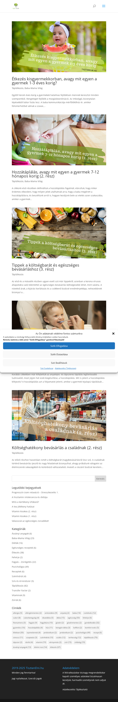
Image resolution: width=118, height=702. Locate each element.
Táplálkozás (18, 88)
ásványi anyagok (22, 647)
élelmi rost (40, 647)
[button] (113, 333)
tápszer (17, 642)
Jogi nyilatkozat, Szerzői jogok (27, 678)
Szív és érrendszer (21, 581)
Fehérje (16, 557)
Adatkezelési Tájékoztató (65, 368)
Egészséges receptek (22, 547)
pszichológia (83, 632)
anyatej (64, 613)
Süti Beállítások (59, 362)
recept (97, 632)
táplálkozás (91, 637)
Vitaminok (17, 595)
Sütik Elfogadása (59, 345)
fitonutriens (19, 622)
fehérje (87, 617)
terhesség (75, 637)
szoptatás (31, 637)
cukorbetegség (31, 617)
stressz (18, 637)
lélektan (18, 632)
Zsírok (15, 600)
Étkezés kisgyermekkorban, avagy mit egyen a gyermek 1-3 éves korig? (54, 81)
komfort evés (92, 627)
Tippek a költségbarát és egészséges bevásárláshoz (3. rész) (45, 267)
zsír (68, 642)
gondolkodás (92, 622)
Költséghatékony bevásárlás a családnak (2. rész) (57, 447)
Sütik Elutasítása (59, 354)
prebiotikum (50, 632)
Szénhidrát (17, 576)
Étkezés (16, 552)
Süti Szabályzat (46, 368)
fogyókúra (46, 622)
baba (77, 613)
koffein (77, 627)
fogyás (33, 622)
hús (49, 627)
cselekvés (90, 613)
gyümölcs (19, 627)
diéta (61, 617)
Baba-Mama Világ (34, 88)
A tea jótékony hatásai (23, 506)
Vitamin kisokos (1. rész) (24, 516)
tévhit (29, 642)
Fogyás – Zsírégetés (22, 561)
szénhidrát (46, 637)
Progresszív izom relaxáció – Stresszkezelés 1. (35, 492)
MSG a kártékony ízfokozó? (25, 501)
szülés (60, 637)
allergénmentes (33, 613)
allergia (17, 613)
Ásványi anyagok (20, 533)
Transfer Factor (20, 590)
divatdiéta (47, 617)
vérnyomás (55, 642)
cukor (17, 617)
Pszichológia (18, 566)
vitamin (41, 642)
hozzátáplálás (35, 627)
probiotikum (66, 632)
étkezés (55, 647)
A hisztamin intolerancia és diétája (29, 497)
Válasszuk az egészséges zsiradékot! (30, 520)
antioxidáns (51, 613)
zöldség (80, 642)
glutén (60, 622)
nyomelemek (34, 632)
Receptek (16, 571)
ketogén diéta (63, 627)
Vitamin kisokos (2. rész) (24, 511)
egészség (74, 617)
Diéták (15, 542)
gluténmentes (74, 622)
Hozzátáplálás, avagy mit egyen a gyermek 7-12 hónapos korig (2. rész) (55, 174)
